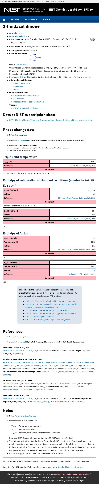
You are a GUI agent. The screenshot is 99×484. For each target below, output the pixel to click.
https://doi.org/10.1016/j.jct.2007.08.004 (76, 371)
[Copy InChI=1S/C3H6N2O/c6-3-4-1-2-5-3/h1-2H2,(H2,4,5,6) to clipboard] (24, 43)
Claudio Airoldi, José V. (67, 383)
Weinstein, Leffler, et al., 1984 (82, 165)
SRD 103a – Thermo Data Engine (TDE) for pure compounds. (51, 301)
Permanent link (16, 77)
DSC (93, 270)
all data (19, 353)
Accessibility (23, 474)
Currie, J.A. (31, 350)
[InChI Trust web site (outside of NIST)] (93, 41)
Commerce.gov (48, 480)
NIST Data (30, 19)
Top (12, 135)
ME (94, 194)
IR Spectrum (18, 98)
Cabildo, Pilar (54, 365)
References (18, 86)
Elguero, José (84, 365)
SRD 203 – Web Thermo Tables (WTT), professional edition (50, 313)
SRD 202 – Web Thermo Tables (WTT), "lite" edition (47, 310)
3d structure (22, 64)
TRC (8, 148)
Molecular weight (17, 36)
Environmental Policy (62, 477)
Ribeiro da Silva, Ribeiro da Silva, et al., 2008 (76, 198)
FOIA (50, 477)
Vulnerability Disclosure (20, 477)
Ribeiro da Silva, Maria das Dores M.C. (19, 362)
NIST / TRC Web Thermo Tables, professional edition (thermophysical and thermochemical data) (50, 120)
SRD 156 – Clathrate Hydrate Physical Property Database (49, 319)
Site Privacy (12, 474)
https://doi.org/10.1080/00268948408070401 (55, 401)
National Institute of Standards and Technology (24, 9)
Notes (15, 89)
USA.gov (72, 480)
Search (14, 19)
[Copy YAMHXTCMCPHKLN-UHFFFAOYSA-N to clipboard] (69, 47)
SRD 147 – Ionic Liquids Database (39, 316)
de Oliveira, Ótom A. (29, 383)
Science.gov (62, 480)
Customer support (17, 453)
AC (7, 150)
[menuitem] (4, 19)
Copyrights (50, 474)
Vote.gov (80, 480)
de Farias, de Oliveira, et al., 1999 (81, 218)
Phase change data (21, 83)
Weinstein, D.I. (9, 350)
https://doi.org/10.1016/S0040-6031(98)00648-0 (24, 389)
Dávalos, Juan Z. (41, 365)
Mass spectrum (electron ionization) (28, 101)
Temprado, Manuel (24, 365)
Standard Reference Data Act (70, 467)
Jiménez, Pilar (9, 365)
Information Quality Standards (28, 480)
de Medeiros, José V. (48, 383)
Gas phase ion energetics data (26, 95)
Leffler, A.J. (21, 350)
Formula (13, 33)
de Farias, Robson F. (11, 383)
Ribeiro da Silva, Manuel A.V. (48, 362)
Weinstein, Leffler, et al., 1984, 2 (81, 274)
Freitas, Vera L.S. (68, 362)
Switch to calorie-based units (25, 108)
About (46, 19)
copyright (23, 140)
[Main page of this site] (4, 19)
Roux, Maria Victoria (85, 362)
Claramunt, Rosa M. (69, 365)
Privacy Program (37, 474)
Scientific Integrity (81, 477)
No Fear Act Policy (39, 477)
